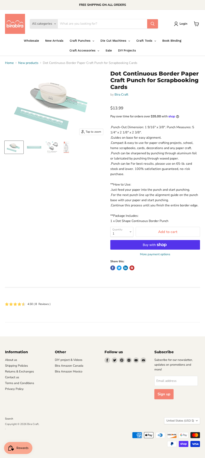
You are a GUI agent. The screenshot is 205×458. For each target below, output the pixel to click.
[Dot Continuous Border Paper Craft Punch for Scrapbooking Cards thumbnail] (14, 147)
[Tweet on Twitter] (119, 267)
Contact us (12, 377)
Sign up (164, 394)
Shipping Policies (16, 366)
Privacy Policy (14, 389)
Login (183, 24)
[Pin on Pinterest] (132, 267)
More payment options (155, 254)
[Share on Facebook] (112, 267)
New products (28, 63)
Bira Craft (121, 94)
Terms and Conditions (19, 383)
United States (180, 421)
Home (9, 63)
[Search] (152, 23)
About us (11, 360)
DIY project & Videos (68, 360)
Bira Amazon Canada (69, 366)
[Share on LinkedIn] (125, 267)
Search (9, 419)
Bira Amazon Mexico (68, 371)
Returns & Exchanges (19, 371)
